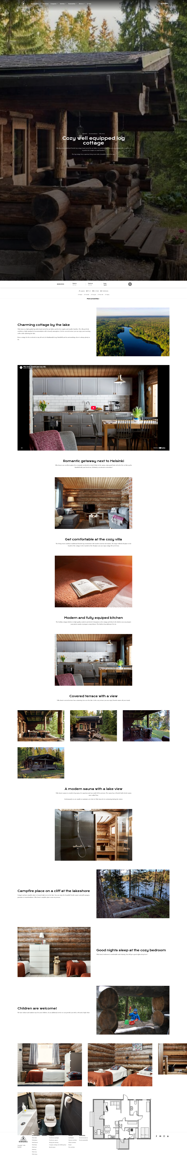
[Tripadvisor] (160, 1136)
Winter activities (72, 1142)
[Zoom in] (41, 725)
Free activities (72, 1147)
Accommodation (93, 133)
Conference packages (54, 1137)
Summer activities (73, 1140)
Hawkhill (84, 133)
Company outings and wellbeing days (57, 1144)
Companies (51, 1135)
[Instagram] (164, 1136)
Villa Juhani (34, 1140)
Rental (70, 1144)
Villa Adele (34, 1137)
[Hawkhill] (23, 3)
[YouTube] (167, 1136)
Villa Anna (102, 133)
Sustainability (82, 1135)
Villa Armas (34, 1154)
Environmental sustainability (85, 1137)
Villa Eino (34, 1149)
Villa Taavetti (35, 1142)
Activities (71, 1135)
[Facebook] (156, 1136)
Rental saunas (52, 1147)
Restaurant (44, 1135)
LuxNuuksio (71, 1137)
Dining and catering (53, 1142)
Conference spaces (53, 1140)
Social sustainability (83, 1140)
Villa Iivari (34, 1147)
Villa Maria (34, 1144)
